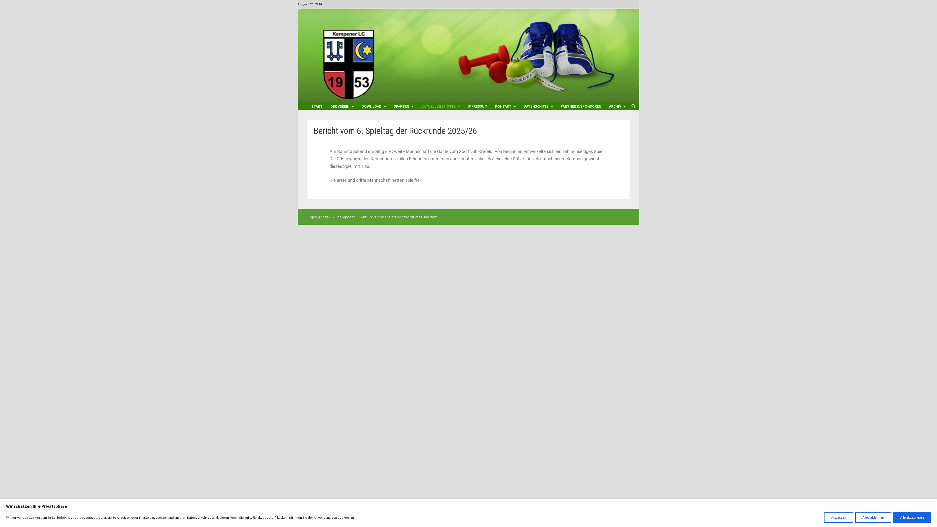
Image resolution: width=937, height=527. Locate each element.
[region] (468, 513)
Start (317, 106)
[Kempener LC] (468, 55)
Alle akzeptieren (912, 517)
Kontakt (503, 106)
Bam (434, 216)
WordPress (413, 216)
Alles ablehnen (873, 517)
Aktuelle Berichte (438, 106)
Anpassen (838, 517)
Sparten (401, 106)
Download (372, 106)
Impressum (477, 106)
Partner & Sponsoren (581, 106)
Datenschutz (536, 106)
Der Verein (339, 106)
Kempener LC (348, 216)
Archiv (615, 106)
